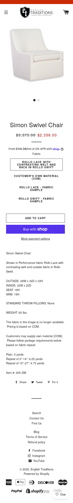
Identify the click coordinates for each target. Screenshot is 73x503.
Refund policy (36, 442)
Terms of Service (36, 437)
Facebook (38, 450)
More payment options (35, 239)
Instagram (38, 456)
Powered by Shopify (36, 474)
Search (36, 413)
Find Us (37, 423)
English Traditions (42, 469)
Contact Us (36, 418)
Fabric (36, 154)
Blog (36, 432)
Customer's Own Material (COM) (36, 177)
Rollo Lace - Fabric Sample (36, 188)
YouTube (38, 461)
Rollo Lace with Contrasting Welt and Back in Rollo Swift (36, 164)
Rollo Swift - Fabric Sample (36, 200)
